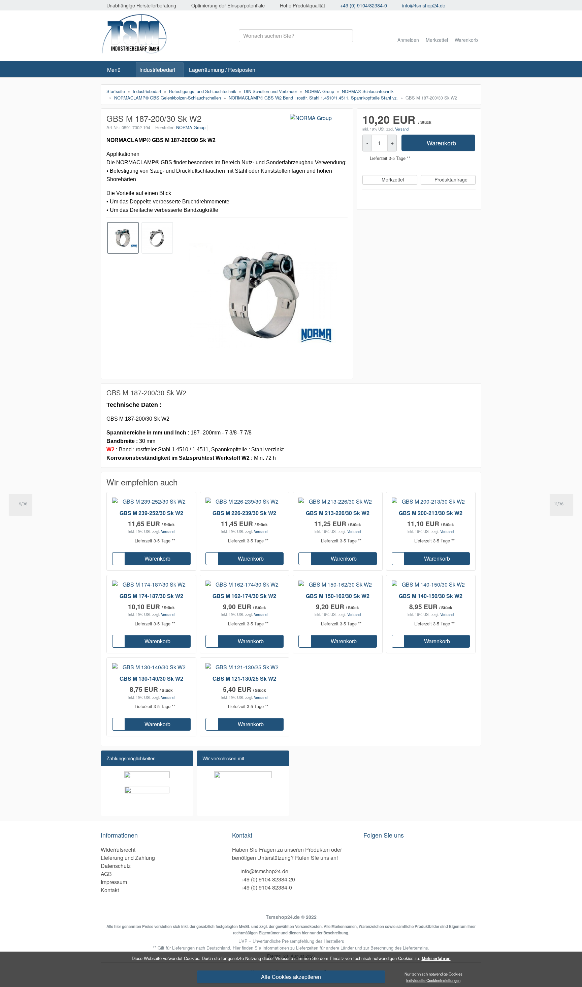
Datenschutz (116, 866)
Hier (236, 947)
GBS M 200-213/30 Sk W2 (430, 513)
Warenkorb (441, 142)
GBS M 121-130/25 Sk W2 (244, 678)
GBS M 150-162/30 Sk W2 (337, 596)
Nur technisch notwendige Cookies (433, 974)
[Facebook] (367, 850)
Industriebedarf (157, 70)
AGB (106, 874)
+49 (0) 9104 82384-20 (267, 879)
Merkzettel (393, 179)
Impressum (114, 882)
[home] (130, 69)
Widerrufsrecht (118, 849)
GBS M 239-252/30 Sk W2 (151, 513)
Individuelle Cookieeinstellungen (433, 980)
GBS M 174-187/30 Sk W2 (151, 596)
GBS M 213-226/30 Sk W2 (337, 513)
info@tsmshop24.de (423, 5)
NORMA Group (190, 127)
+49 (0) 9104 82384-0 (266, 887)
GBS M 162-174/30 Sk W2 (244, 596)
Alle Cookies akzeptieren (291, 977)
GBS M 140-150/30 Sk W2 (430, 596)
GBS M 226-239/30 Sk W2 (244, 513)
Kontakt (110, 890)
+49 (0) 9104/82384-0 (363, 5)
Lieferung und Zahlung (128, 858)
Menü (114, 70)
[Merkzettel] (118, 558)
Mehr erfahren (436, 958)
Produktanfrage (450, 179)
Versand (402, 129)
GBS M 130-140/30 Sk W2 (151, 678)
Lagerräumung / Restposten (222, 70)
